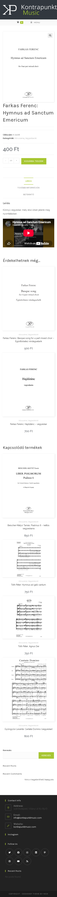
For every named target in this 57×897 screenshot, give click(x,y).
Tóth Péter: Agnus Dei (28, 646)
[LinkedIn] (36, 852)
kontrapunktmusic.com (25, 827)
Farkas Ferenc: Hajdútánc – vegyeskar (28, 424)
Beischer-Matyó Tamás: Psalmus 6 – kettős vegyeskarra (28, 527)
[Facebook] (18, 852)
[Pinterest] (45, 852)
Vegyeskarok (31, 138)
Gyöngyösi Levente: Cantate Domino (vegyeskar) (29, 729)
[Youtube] (18, 861)
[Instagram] (27, 852)
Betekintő (28, 194)
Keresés (7, 750)
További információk (28, 188)
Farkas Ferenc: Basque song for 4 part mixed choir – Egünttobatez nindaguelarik (28, 340)
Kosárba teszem (33, 161)
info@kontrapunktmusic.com (28, 818)
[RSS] (27, 861)
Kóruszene (19, 138)
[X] (10, 852)
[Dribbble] (10, 861)
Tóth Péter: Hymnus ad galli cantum (28, 585)
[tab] (28, 181)
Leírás (28, 181)
